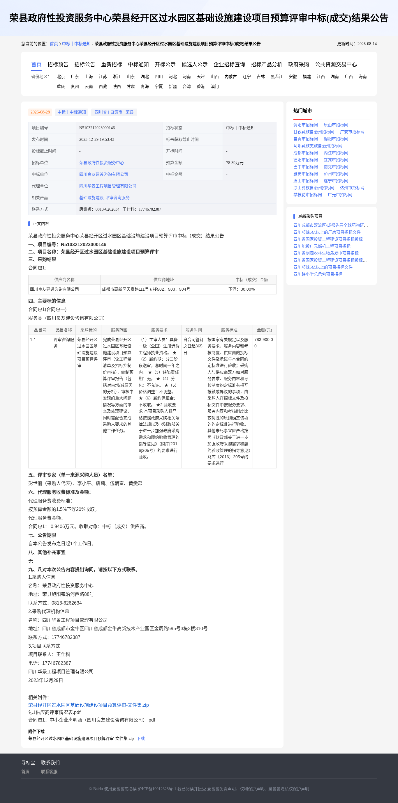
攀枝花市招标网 (307, 195)
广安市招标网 (352, 132)
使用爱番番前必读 (121, 789)
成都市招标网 (305, 153)
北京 (61, 76)
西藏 (103, 86)
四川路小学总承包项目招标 (317, 274)
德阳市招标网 (305, 160)
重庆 (61, 86)
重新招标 (111, 64)
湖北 (145, 76)
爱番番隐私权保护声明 (288, 789)
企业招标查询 (229, 64)
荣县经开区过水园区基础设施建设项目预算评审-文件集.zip (88, 705)
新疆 (173, 86)
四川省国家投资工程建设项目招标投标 (328, 239)
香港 (201, 86)
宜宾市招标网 (336, 160)
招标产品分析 (266, 64)
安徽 (293, 76)
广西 (349, 76)
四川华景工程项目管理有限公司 (107, 186)
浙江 (117, 76)
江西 (321, 76)
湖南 (335, 76)
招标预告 (57, 64)
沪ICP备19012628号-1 (157, 789)
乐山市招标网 (336, 125)
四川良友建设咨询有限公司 (103, 174)
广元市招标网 (340, 195)
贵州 (75, 86)
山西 (215, 76)
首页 (54, 44)
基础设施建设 (91, 198)
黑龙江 (277, 76)
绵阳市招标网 (336, 139)
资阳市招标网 (305, 125)
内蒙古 (231, 76)
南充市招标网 (336, 167)
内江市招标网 (336, 153)
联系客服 (49, 772)
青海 (145, 86)
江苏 (103, 76)
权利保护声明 (252, 789)
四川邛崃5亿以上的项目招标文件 (323, 267)
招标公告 (84, 64)
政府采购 (298, 64)
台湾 (187, 86)
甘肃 (131, 86)
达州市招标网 (352, 188)
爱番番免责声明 (221, 789)
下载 (141, 738)
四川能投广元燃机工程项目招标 (322, 246)
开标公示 (165, 64)
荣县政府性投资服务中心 (101, 163)
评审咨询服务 (117, 198)
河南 (187, 76)
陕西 (117, 86)
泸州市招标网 (336, 174)
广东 (75, 76)
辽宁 (247, 76)
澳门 (215, 86)
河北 (173, 76)
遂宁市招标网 (336, 181)
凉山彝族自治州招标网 (313, 188)
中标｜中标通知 (76, 44)
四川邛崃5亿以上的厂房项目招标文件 (327, 232)
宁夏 (159, 86)
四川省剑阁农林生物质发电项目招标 (326, 253)
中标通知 (138, 64)
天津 (201, 76)
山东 (131, 76)
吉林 (261, 76)
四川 (159, 76)
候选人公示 (195, 64)
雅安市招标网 (305, 174)
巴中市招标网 (305, 167)
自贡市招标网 (305, 139)
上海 (89, 76)
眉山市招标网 (305, 181)
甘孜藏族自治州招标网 (313, 132)
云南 (89, 86)
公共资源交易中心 (336, 64)
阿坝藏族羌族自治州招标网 (317, 146)
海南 (363, 76)
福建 (307, 76)
